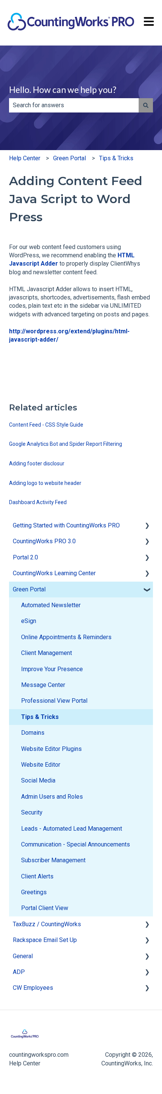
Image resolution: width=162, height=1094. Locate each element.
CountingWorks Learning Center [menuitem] (54, 573)
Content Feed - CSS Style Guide (46, 425)
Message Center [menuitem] (43, 684)
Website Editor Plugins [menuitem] (51, 748)
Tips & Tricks (116, 158)
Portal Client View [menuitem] (44, 908)
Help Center (24, 158)
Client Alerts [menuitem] (37, 876)
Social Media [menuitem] (38, 780)
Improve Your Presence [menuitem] (52, 669)
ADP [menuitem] (19, 971)
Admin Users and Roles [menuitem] (52, 796)
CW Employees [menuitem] (33, 987)
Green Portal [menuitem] (29, 589)
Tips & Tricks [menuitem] (40, 716)
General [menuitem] (23, 956)
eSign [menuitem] (28, 620)
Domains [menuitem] (32, 732)
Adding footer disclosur (36, 463)
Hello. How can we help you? (62, 89)
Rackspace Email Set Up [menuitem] (45, 940)
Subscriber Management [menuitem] (53, 860)
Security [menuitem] (32, 812)
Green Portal (69, 158)
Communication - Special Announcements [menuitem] (75, 844)
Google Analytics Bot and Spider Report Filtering (65, 444)
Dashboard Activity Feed (38, 502)
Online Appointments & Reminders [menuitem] (66, 637)
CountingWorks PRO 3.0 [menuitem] (44, 541)
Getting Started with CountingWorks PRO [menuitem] (66, 525)
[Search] (146, 105)
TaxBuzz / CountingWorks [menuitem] (47, 924)
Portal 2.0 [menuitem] (25, 557)
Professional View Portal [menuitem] (54, 700)
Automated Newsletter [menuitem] (51, 605)
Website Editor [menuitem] (40, 764)
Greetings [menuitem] (34, 892)
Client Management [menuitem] (46, 652)
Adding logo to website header (45, 483)
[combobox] (74, 105)
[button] (147, 526)
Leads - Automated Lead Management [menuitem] (71, 828)
